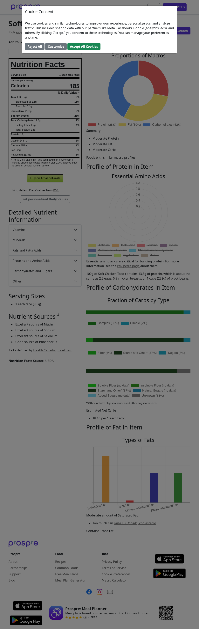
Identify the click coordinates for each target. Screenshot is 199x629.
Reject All (35, 46)
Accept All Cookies (84, 46)
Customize (56, 46)
